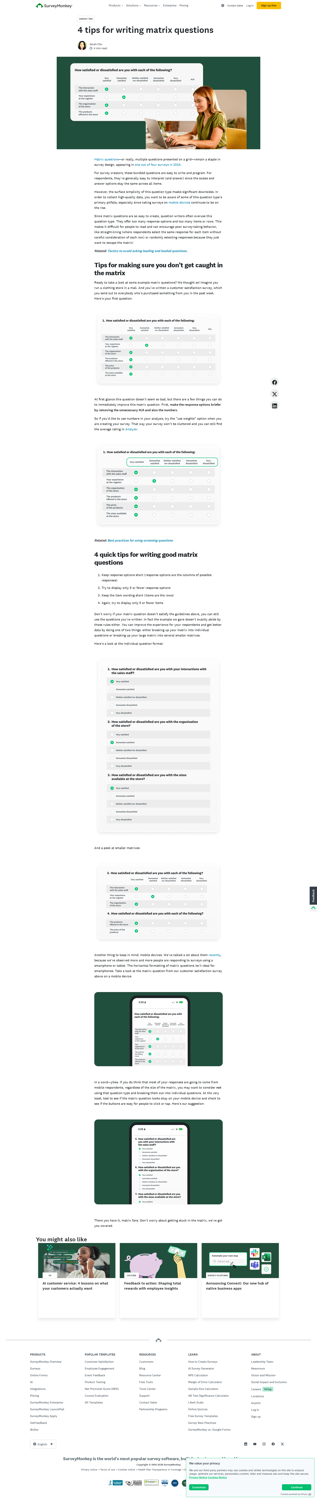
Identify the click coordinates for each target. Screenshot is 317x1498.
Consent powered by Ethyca (293, 1494)
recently (214, 955)
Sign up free (268, 5)
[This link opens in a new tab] (245, 1444)
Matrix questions (106, 159)
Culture (131, 1275)
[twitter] (274, 393)
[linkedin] (274, 405)
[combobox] (43, 1444)
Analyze (131, 429)
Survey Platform (218, 1275)
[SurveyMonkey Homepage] (54, 6)
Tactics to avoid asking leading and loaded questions (147, 251)
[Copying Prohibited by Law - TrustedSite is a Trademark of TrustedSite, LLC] (151, 1484)
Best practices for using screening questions (140, 540)
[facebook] (274, 381)
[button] (313, 899)
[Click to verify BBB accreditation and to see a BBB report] (115, 1484)
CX (50, 1275)
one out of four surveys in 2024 (158, 164)
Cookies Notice (217, 1477)
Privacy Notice (198, 1477)
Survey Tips (86, 18)
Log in (250, 5)
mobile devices (179, 202)
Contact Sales (235, 5)
